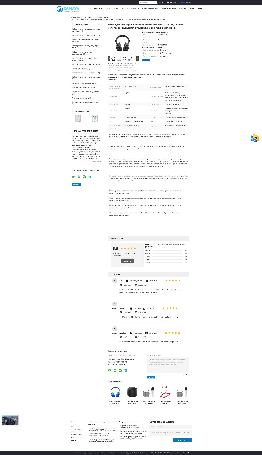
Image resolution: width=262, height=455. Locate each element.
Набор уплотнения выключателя (84, 64)
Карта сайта (74, 440)
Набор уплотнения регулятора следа (86, 77)
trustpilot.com (127, 285)
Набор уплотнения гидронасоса (84, 35)
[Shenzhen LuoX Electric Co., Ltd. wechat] (85, 177)
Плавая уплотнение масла (82, 88)
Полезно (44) (142, 312)
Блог (200, 8)
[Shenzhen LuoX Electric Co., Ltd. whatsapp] (80, 177)
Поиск (159, 2)
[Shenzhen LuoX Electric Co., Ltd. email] (74, 177)
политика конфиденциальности (85, 453)
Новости (182, 8)
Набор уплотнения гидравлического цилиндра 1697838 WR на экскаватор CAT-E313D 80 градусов (102, 429)
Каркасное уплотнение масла (83, 83)
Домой (88, 8)
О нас (116, 8)
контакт (146, 60)
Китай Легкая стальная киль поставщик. (111, 453)
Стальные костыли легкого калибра (86, 102)
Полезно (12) (142, 337)
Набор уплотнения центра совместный (82, 53)
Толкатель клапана (79, 69)
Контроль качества (150, 8)
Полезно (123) (142, 285)
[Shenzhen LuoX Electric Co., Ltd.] (68, 9)
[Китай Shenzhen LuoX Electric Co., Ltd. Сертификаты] (78, 118)
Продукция (87, 17)
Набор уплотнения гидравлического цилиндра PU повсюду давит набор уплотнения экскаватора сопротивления (101, 440)
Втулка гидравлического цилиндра (85, 92)
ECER (187, 453)
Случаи (192, 8)
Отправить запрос (172, 2)
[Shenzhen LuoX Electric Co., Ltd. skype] (91, 177)
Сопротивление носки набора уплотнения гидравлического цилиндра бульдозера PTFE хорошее (102, 435)
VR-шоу (108, 8)
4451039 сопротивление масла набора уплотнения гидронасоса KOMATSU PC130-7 (133, 432)
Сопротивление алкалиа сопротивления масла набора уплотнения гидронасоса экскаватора (133, 427)
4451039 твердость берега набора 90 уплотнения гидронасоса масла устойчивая (133, 438)
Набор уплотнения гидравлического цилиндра (101, 423)
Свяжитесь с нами (168, 8)
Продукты (98, 8)
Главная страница (76, 17)
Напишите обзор (127, 261)
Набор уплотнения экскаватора (84, 73)
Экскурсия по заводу (130, 8)
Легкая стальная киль (100, 17)
